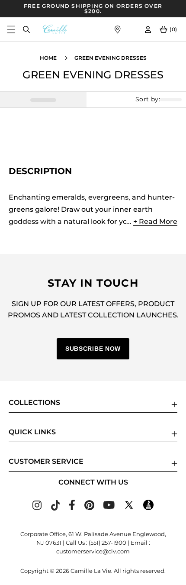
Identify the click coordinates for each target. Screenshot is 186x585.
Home (48, 58)
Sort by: (147, 99)
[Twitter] (129, 508)
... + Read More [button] (151, 221)
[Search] (26, 29)
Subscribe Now (93, 348)
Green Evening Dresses (110, 58)
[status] (43, 99)
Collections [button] (34, 402)
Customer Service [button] (46, 461)
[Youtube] (109, 506)
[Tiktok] (55, 508)
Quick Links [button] (32, 432)
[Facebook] (72, 508)
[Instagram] (37, 507)
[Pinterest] (89, 508)
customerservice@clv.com (93, 551)
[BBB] (148, 508)
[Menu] (11, 29)
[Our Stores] (117, 29)
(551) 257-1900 (107, 542)
